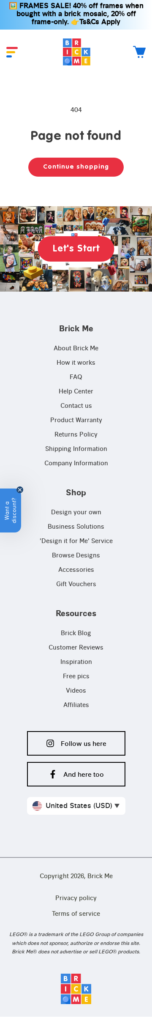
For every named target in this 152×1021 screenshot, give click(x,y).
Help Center (76, 392)
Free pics (76, 677)
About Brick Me (76, 349)
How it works (76, 363)
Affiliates (76, 705)
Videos (76, 691)
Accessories (76, 570)
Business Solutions (76, 527)
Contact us (76, 406)
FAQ (76, 377)
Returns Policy (76, 435)
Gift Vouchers (76, 584)
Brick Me (100, 876)
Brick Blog (76, 633)
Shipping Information (76, 449)
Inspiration (76, 662)
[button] (12, 52)
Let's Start (76, 249)
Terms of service (76, 914)
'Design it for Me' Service (76, 541)
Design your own (76, 513)
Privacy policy (76, 898)
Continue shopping (76, 167)
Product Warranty (76, 420)
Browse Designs (76, 556)
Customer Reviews (76, 648)
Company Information (76, 464)
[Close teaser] (19, 489)
